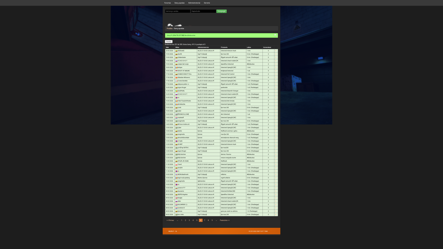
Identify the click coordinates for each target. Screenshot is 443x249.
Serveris (207, 3)
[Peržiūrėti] (275, 51)
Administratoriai (194, 3)
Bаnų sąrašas (180, 3)
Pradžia (169, 28)
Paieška (168, 41)
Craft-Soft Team (262, 231)
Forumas (167, 3)
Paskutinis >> (225, 220)
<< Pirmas (170, 220)
